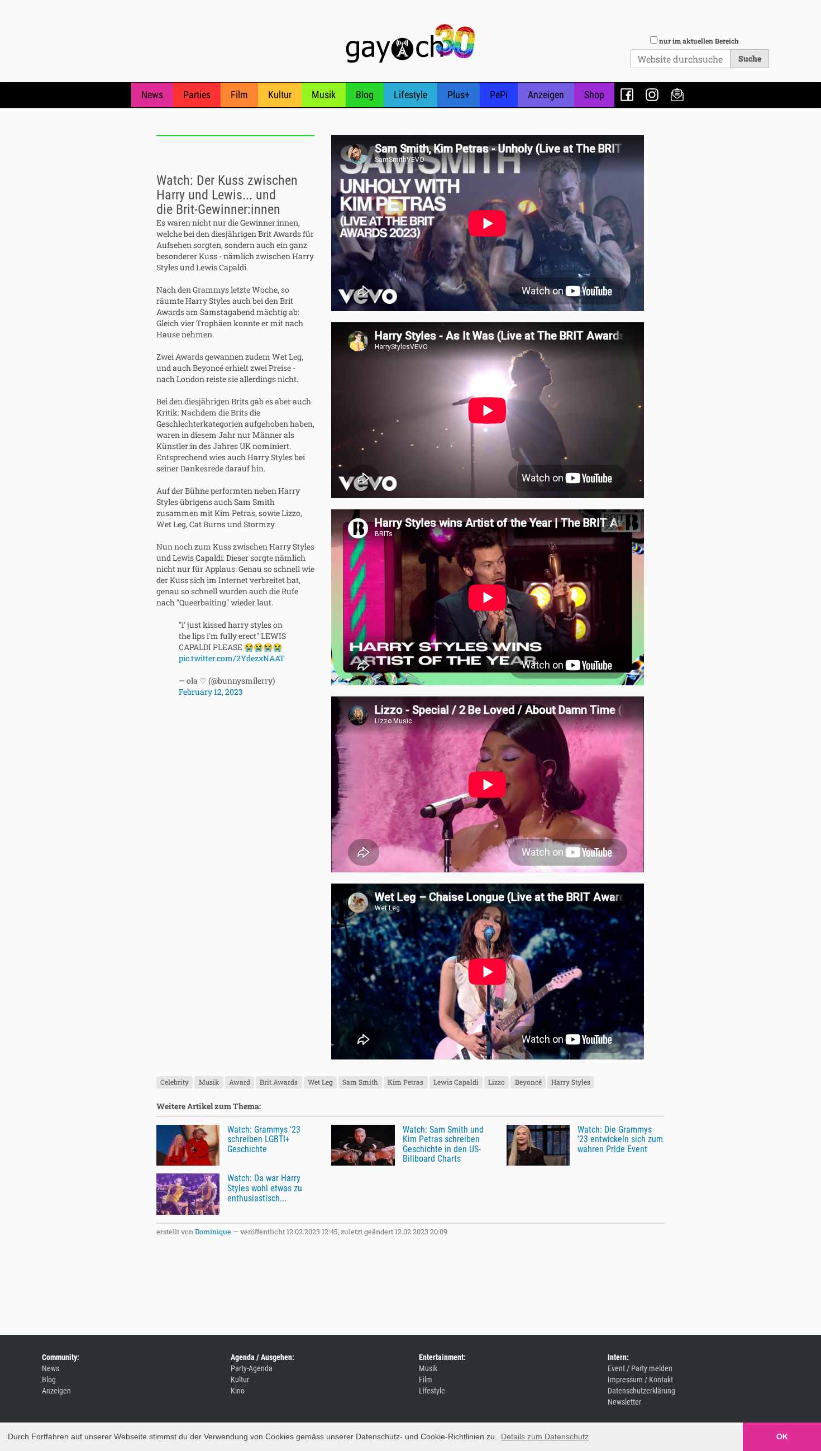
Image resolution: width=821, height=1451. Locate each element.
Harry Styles (570, 1082)
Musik (324, 95)
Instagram (652, 95)
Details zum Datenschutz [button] (545, 1436)
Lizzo (496, 1082)
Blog (365, 95)
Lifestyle (410, 95)
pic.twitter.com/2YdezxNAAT (232, 658)
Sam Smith (360, 1082)
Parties (197, 95)
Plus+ (458, 95)
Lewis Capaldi (456, 1082)
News (152, 95)
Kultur (280, 95)
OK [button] (782, 1436)
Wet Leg (320, 1082)
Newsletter (677, 95)
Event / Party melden (640, 1368)
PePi (499, 95)
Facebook (626, 95)
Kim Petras (405, 1082)
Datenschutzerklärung (641, 1390)
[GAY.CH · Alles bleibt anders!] (410, 43)
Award (239, 1082)
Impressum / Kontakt (640, 1379)
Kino (238, 1390)
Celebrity (174, 1082)
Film (239, 95)
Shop (594, 95)
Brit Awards (279, 1082)
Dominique (213, 1231)
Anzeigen (546, 95)
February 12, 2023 (211, 691)
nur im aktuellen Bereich (699, 40)
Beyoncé (528, 1082)
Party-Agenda (252, 1368)
